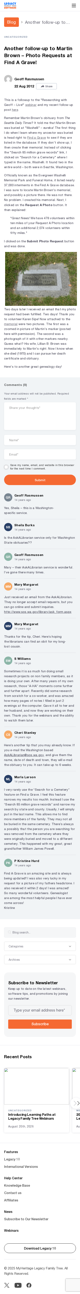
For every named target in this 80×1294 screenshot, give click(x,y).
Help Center (13, 1178)
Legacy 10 (12, 1159)
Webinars (11, 1230)
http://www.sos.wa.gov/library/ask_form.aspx (37, 612)
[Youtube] (18, 1285)
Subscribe (40, 1024)
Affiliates (11, 1200)
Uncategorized (16, 36)
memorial (11, 324)
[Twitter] (6, 1285)
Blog (11, 22)
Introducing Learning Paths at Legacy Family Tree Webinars (31, 1116)
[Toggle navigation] (74, 5)
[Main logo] (10, 5)
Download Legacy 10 (40, 1248)
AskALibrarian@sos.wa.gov (24, 755)
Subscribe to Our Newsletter (26, 1219)
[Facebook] (28, 1285)
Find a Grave (36, 137)
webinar (31, 105)
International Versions (21, 1166)
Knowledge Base (17, 1185)
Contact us (13, 1193)
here (15, 109)
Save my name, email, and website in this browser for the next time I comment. (42, 467)
